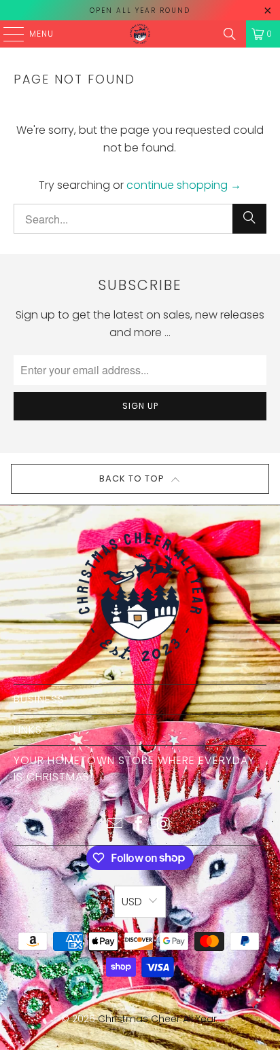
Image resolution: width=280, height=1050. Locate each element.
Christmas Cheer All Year (157, 1019)
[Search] (230, 34)
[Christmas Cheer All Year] (140, 34)
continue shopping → (183, 185)
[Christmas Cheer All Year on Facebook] (139, 824)
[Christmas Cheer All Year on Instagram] (164, 824)
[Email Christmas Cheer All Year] (115, 824)
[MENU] (7, 34)
